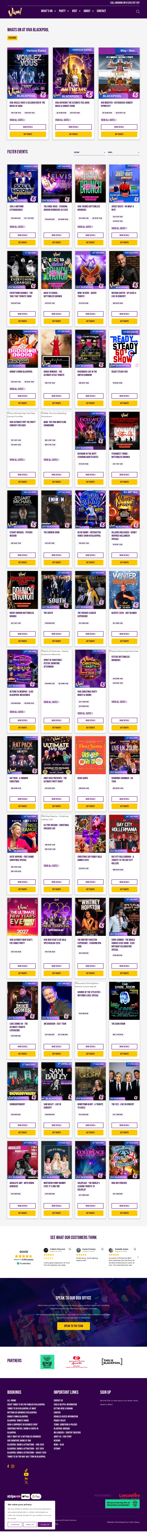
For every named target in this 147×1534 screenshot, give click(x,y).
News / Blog (59, 1444)
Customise (15, 1524)
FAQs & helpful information (65, 1404)
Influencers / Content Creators (67, 1432)
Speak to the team (73, 1326)
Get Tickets (28, 134)
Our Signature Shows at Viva (19, 1440)
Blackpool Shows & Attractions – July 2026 (25, 1448)
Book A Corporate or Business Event (22, 1424)
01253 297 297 (133, 3)
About (87, 11)
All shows (11, 1400)
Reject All (30, 1524)
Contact (101, 11)
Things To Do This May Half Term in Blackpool (26, 1456)
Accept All (45, 1524)
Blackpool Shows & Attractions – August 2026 (26, 1452)
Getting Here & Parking (63, 1408)
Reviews (57, 1440)
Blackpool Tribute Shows (18, 1420)
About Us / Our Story (63, 1436)
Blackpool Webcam (62, 1428)
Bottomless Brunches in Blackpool (22, 1412)
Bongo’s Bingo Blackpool (17, 1416)
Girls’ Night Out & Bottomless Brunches (24, 1436)
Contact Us (58, 1400)
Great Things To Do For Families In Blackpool (26, 1404)
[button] (42, 1257)
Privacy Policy (60, 1420)
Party (62, 11)
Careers (57, 1412)
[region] (30, 1515)
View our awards (102, 1495)
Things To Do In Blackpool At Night (21, 1408)
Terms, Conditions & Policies (65, 1424)
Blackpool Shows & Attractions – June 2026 (25, 1444)
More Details (28, 127)
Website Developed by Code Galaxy (123, 1522)
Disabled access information (66, 1416)
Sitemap (57, 1448)
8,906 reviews (27, 1259)
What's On (46, 11)
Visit (74, 11)
